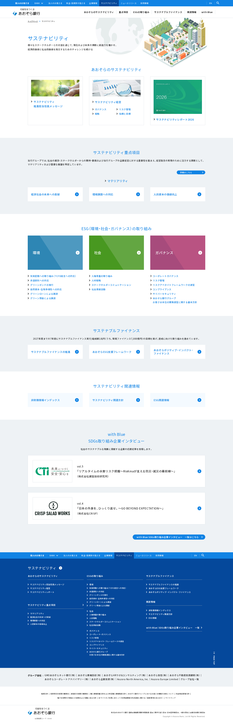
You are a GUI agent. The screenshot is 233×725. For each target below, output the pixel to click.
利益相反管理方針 (183, 693)
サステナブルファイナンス (168, 12)
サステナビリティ (109, 3)
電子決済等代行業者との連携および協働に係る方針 (76, 698)
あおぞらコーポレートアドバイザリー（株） (67, 679)
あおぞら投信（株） (157, 675)
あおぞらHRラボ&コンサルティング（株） (125, 675)
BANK (37, 3)
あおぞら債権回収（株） (89, 675)
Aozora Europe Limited (164, 679)
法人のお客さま (55, 3)
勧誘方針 (44, 693)
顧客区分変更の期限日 (79, 693)
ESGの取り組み (141, 12)
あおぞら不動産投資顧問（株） (184, 675)
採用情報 (144, 3)
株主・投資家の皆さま (75, 3)
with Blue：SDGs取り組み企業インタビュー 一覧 (173, 628)
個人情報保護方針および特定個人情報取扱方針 (108, 693)
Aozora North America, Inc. (133, 679)
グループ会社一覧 (190, 679)
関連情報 (192, 12)
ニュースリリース (129, 3)
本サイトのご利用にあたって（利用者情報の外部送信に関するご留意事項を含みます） (131, 698)
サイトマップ (170, 698)
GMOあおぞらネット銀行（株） (60, 675)
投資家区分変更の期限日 (59, 693)
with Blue (207, 12)
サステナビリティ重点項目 (41, 605)
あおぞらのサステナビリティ (99, 12)
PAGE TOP (214, 660)
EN (210, 3)
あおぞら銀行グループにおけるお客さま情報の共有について (151, 693)
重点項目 (123, 12)
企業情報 (93, 3)
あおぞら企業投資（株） (103, 679)
